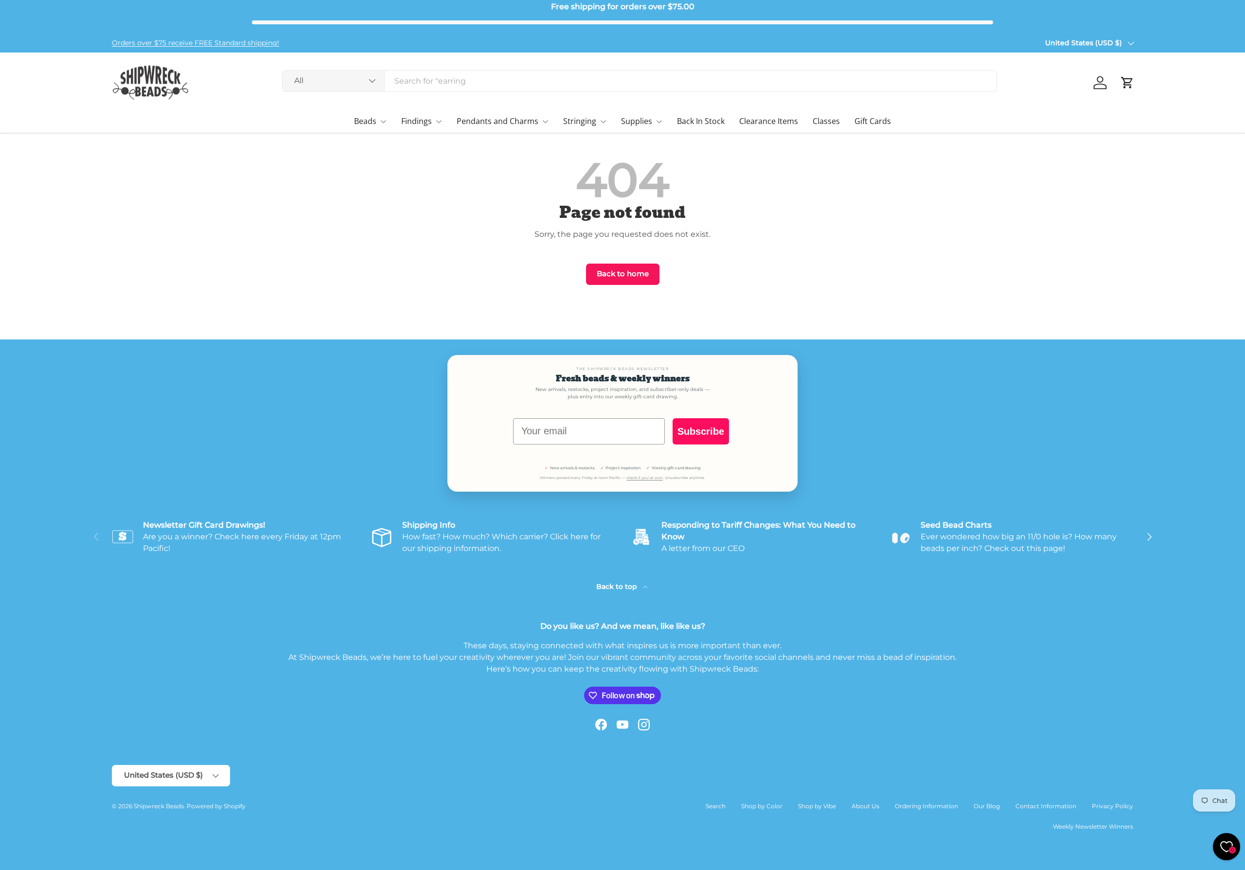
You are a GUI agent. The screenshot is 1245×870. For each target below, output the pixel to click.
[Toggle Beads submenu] (383, 121)
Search (716, 806)
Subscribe (700, 431)
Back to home (623, 273)
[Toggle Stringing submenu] (603, 121)
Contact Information (1045, 806)
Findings (416, 121)
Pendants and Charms (497, 121)
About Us (865, 806)
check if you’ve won (644, 478)
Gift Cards (872, 121)
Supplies (636, 121)
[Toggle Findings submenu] (439, 121)
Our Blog (987, 806)
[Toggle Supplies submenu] (659, 121)
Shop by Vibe (817, 806)
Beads (365, 121)
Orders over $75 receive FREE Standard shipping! (195, 42)
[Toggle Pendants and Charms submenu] (545, 121)
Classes (826, 121)
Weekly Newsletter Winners (1093, 826)
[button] (1127, 82)
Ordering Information (926, 806)
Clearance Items (768, 121)
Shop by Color (762, 806)
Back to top (617, 586)
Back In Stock (701, 121)
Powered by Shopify (216, 806)
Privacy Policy (1112, 806)
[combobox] (639, 81)
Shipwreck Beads (159, 806)
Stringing (579, 121)
